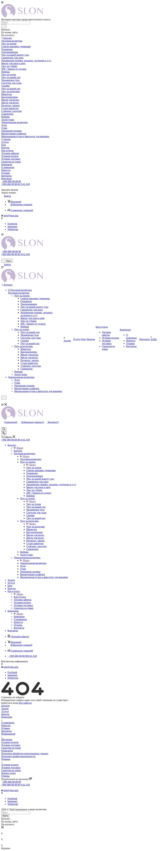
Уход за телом (33, 504)
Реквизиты (7, 750)
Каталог (18, 450)
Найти (5, 816)
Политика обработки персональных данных (24, 753)
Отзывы (5, 728)
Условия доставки (10, 745)
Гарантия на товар (11, 748)
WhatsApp (13, 229)
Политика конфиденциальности (18, 756)
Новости (5, 725)
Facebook (12, 223)
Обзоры (5, 776)
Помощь (5, 759)
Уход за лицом (33, 467)
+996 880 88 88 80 (11, 181)
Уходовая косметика (30, 459)
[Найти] (3, 26)
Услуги (5, 711)
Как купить (20, 597)
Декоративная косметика (33, 563)
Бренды (5, 714)
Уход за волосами (35, 526)
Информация (8, 733)
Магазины (6, 739)
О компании (7, 722)
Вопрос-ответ (8, 773)
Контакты (6, 731)
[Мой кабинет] (2, 401)
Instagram (12, 226)
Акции (5, 708)
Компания (19, 616)
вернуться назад (9, 703)
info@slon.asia (11, 215)
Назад (20, 448)
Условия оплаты (9, 742)
